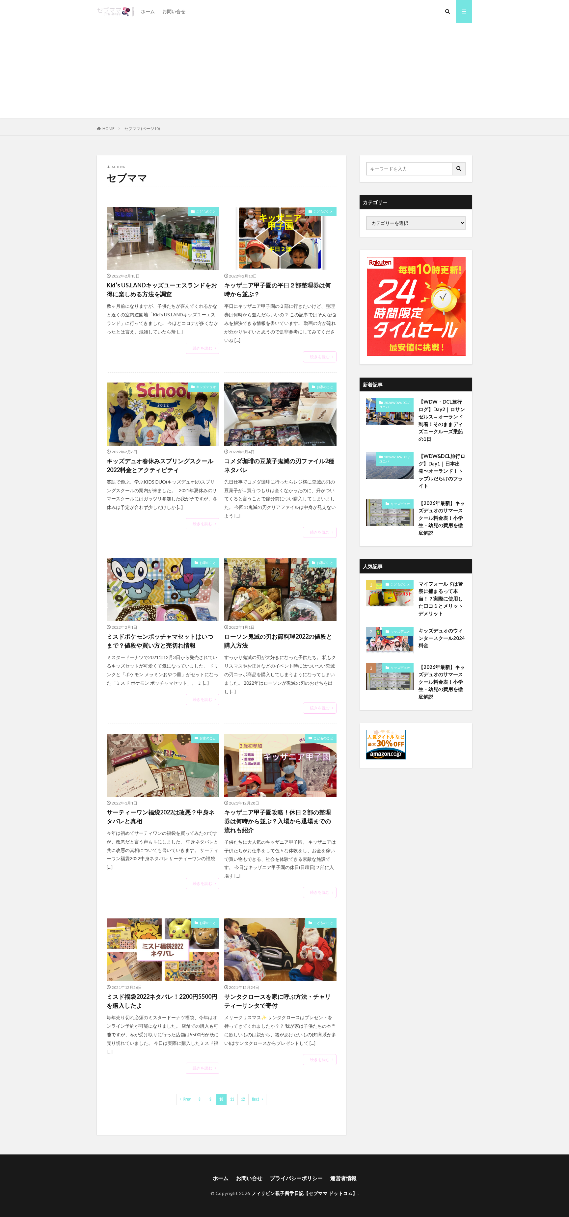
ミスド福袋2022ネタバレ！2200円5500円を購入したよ (162, 1001)
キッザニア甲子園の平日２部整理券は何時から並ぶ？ (277, 289)
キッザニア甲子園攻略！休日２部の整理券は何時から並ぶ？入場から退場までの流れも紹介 (277, 820)
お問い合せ (173, 11)
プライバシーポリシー (296, 1178)
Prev (187, 1099)
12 (243, 1099)
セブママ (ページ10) (142, 128)
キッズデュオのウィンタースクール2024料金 (442, 637)
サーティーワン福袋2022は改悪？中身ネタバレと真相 (161, 816)
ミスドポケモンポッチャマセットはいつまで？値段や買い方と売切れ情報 (160, 641)
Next (255, 1099)
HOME (108, 128)
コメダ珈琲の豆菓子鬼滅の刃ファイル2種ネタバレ (279, 465)
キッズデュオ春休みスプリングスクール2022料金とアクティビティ (160, 465)
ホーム (148, 11)
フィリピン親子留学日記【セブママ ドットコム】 (304, 1193)
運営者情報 (343, 1178)
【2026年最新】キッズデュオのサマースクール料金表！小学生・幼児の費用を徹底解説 (442, 518)
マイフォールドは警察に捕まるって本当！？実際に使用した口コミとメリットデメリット (441, 598)
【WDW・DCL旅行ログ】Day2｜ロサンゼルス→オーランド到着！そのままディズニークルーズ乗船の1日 (442, 420)
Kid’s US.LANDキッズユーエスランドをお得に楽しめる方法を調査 (162, 289)
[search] (459, 168)
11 (232, 1099)
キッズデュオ (206, 387)
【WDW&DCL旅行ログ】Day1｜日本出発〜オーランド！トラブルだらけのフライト (442, 471)
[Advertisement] (284, 72)
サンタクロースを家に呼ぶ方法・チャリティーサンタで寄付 (277, 1001)
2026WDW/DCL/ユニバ (394, 405)
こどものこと (206, 211)
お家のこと (325, 387)
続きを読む (202, 348)
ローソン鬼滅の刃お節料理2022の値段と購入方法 (278, 641)
